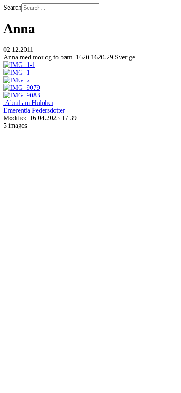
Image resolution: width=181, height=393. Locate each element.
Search (12, 7)
